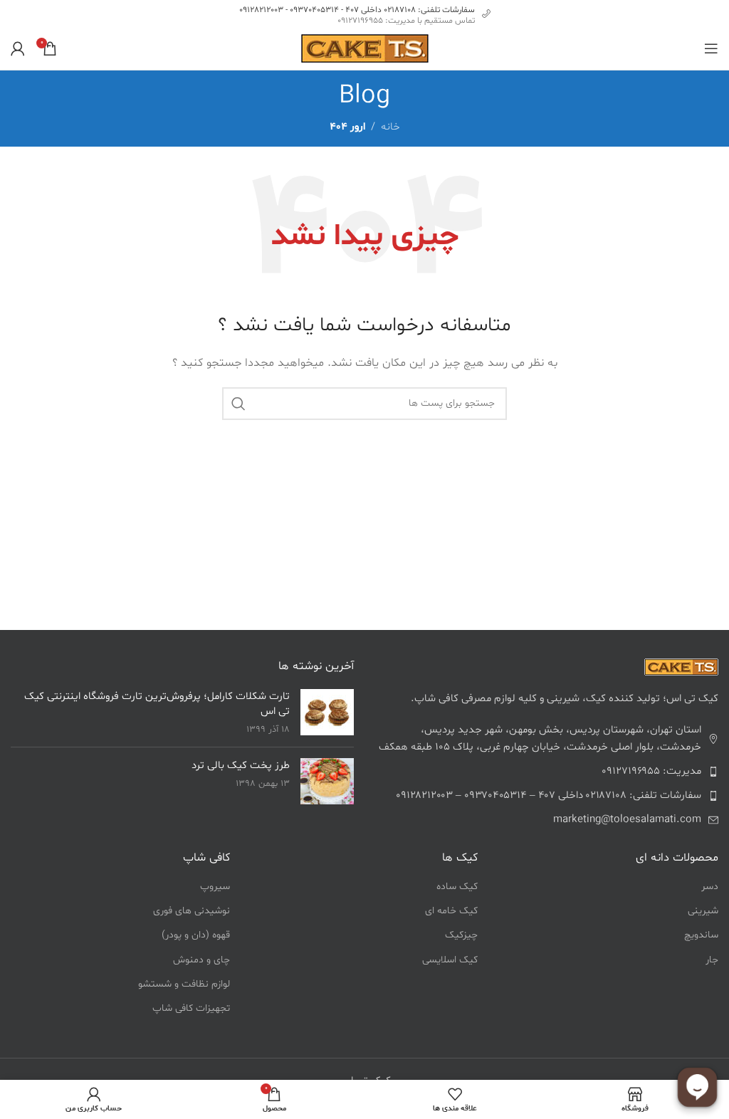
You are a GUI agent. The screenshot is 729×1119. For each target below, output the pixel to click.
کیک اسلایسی (450, 960)
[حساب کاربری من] (18, 48)
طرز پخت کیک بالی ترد (241, 765)
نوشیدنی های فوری (191, 911)
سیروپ (215, 886)
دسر (709, 886)
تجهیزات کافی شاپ (191, 1008)
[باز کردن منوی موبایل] (711, 48)
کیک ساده (457, 886)
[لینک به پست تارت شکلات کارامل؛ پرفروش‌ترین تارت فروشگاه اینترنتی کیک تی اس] (327, 712)
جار (712, 960)
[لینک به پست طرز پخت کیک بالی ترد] (327, 781)
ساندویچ (701, 935)
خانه (390, 127)
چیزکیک (461, 935)
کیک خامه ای (451, 911)
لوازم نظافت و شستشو (184, 984)
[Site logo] (365, 48)
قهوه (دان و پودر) (196, 935)
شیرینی (703, 911)
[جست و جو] (238, 403)
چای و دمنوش (201, 960)
